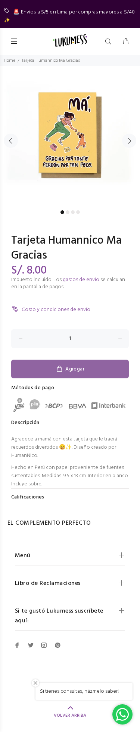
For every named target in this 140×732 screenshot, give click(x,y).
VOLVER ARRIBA (70, 715)
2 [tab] (67, 212)
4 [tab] (78, 212)
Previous (11, 141)
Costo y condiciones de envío (56, 309)
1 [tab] (62, 212)
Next (129, 141)
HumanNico (24, 455)
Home (9, 60)
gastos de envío (81, 279)
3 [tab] (73, 212)
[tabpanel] (70, 136)
